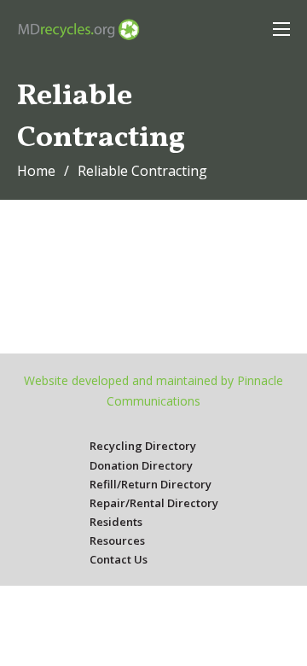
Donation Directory (141, 465)
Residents (116, 521)
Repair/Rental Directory (154, 503)
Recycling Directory (143, 445)
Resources (117, 540)
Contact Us (119, 559)
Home (36, 170)
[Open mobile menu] (281, 29)
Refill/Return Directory (150, 484)
